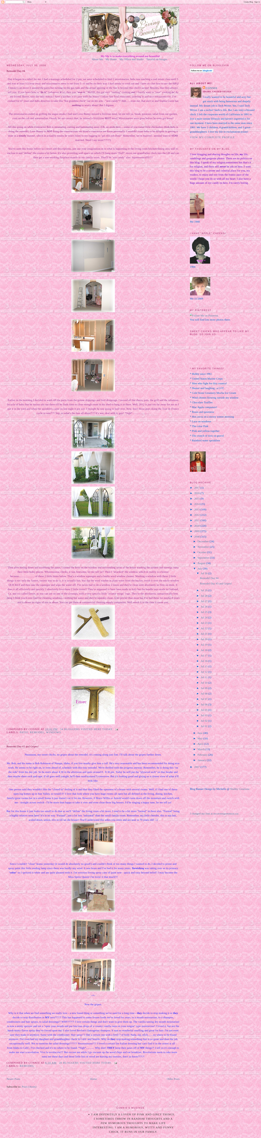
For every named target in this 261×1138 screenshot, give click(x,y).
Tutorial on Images (156, 59)
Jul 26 (204, 606)
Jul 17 (204, 655)
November (204, 546)
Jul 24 (204, 617)
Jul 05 (204, 709)
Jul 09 (204, 688)
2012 (197, 514)
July (200, 568)
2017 (197, 487)
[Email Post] (116, 729)
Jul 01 (204, 726)
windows (53, 732)
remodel (37, 732)
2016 (197, 493)
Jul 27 (204, 601)
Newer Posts (13, 1078)
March (201, 749)
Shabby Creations (239, 788)
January (202, 760)
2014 (197, 503)
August (202, 563)
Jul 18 (204, 650)
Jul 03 (204, 715)
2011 (197, 520)
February (203, 754)
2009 (197, 531)
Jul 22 (204, 628)
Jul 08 (204, 693)
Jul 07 (204, 698)
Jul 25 (204, 612)
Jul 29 (204, 590)
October (202, 552)
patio (24, 732)
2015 (197, 498)
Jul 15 (204, 666)
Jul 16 (204, 660)
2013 (197, 509)
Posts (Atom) (29, 1086)
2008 (197, 536)
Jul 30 (204, 573)
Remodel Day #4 (16, 70)
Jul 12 (204, 671)
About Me (97, 59)
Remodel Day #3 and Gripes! (23, 746)
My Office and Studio (131, 59)
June (200, 732)
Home (93, 1078)
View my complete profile (212, 137)
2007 (197, 766)
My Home (111, 59)
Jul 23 (204, 622)
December (203, 541)
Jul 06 (204, 704)
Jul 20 (204, 639)
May (200, 738)
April (201, 743)
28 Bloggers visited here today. (85, 1062)
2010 (197, 525)
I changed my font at (214, 813)
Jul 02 (204, 720)
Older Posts (173, 1078)
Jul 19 (204, 644)
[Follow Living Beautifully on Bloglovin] (201, 71)
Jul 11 (204, 677)
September (204, 557)
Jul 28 (204, 595)
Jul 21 (204, 633)
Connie (211, 88)
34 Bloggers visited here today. (86, 729)
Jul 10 (204, 682)
